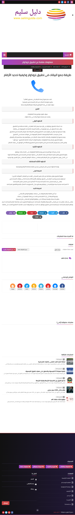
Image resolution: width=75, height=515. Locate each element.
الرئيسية (67, 55)
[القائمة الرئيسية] (4, 54)
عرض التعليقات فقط (22, 250)
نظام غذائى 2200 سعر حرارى (56, 390)
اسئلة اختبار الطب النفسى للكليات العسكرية (51, 361)
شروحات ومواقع (37, 466)
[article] (21, 227)
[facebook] (68, 2)
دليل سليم (56, 512)
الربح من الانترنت (51, 466)
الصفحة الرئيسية (46, 67)
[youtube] (65, 2)
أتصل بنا (69, 500)
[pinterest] (59, 2)
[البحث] (3, 2)
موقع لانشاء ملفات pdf (58, 399)
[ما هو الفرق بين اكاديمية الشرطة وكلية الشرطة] (70, 380)
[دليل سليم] (37, 14)
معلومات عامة (24, 466)
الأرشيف (68, 491)
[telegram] (6, 512)
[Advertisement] (37, 37)
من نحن (69, 495)
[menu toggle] (71, 2)
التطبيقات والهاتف (35, 67)
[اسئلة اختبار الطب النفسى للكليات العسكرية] (70, 361)
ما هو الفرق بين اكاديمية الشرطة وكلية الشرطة (50, 380)
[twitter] (62, 2)
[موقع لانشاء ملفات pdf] (70, 399)
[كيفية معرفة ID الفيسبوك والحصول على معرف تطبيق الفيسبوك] (70, 371)
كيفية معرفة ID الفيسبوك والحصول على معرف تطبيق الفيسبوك (45, 371)
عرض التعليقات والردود (8, 250)
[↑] (37, 510)
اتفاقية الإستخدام (66, 482)
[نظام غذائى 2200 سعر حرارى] (70, 389)
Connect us (68, 504)
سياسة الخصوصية (66, 487)
